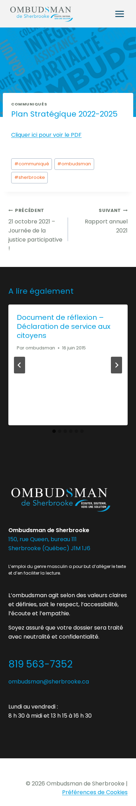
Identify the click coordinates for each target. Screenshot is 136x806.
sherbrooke (29, 177)
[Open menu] (119, 14)
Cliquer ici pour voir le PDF (46, 135)
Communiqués (29, 104)
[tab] (54, 431)
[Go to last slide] (19, 365)
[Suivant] (116, 365)
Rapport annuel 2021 (106, 221)
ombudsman (74, 164)
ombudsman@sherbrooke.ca (48, 682)
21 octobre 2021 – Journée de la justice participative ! (35, 229)
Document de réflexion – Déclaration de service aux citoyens (64, 326)
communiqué (31, 164)
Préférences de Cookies (95, 792)
